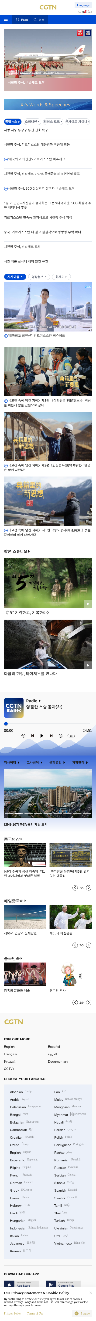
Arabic (19, 1099)
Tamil (62, 1205)
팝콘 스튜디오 (15, 551)
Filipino (20, 1167)
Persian (65, 1129)
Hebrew (20, 1205)
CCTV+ (9, 1069)
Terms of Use (35, 1313)
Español (54, 1046)
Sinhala (64, 1182)
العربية (52, 1054)
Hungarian (23, 1220)
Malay (68, 1099)
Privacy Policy (12, 1313)
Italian (19, 1235)
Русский (10, 1061)
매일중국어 (14, 901)
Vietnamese (69, 1242)
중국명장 (12, 839)
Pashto (63, 1152)
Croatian (22, 1136)
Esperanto (24, 1159)
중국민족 (12, 958)
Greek (21, 1189)
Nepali (63, 1121)
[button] (13, 73)
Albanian (20, 1091)
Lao (60, 1091)
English (9, 1046)
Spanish (65, 1189)
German (21, 1182)
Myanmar (70, 1114)
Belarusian (25, 1106)
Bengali (19, 1114)
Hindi (17, 1212)
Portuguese (69, 1144)
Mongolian (67, 1106)
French (21, 1174)
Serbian (65, 1174)
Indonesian (29, 1227)
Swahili (66, 1197)
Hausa (19, 1197)
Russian (66, 1167)
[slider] (6, 724)
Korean (20, 1250)
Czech (19, 1144)
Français (10, 1054)
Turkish (64, 1220)
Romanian (67, 1159)
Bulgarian (24, 1121)
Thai (61, 1212)
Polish (63, 1136)
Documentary (58, 1061)
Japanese (22, 1242)
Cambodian (21, 1129)
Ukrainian (68, 1227)
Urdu (61, 1235)
